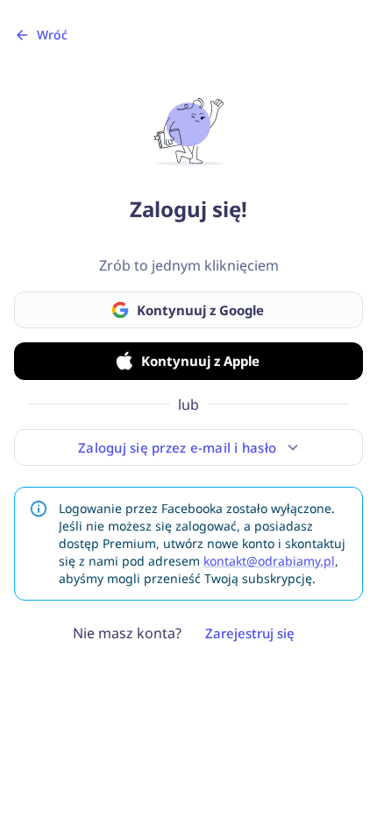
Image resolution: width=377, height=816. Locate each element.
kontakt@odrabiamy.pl (269, 560)
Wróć (52, 34)
